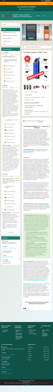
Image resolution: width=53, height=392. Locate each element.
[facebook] (23, 308)
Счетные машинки (33, 333)
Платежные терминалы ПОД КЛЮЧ (9, 35)
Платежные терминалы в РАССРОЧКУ (45, 334)
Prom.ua (32, 380)
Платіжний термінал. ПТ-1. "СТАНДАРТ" (9, 187)
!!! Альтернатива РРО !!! (7, 38)
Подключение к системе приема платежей (19, 337)
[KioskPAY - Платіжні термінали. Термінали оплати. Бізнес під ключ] (6, 16)
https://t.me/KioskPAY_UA (6, 373)
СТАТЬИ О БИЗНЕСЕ (6, 41)
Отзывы (4, 44)
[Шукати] (18, 24)
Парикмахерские (32, 330)
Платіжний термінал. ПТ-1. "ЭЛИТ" (11, 120)
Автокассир (31, 331)
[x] (25, 308)
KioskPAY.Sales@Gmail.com (8, 256)
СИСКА (32, 242)
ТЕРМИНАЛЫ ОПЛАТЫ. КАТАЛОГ (9, 32)
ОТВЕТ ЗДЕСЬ (42, 3)
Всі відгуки (11, 232)
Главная (38, 15)
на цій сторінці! (35, 190)
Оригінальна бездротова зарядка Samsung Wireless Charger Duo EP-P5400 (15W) (10, 60)
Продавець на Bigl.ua (26, 381)
